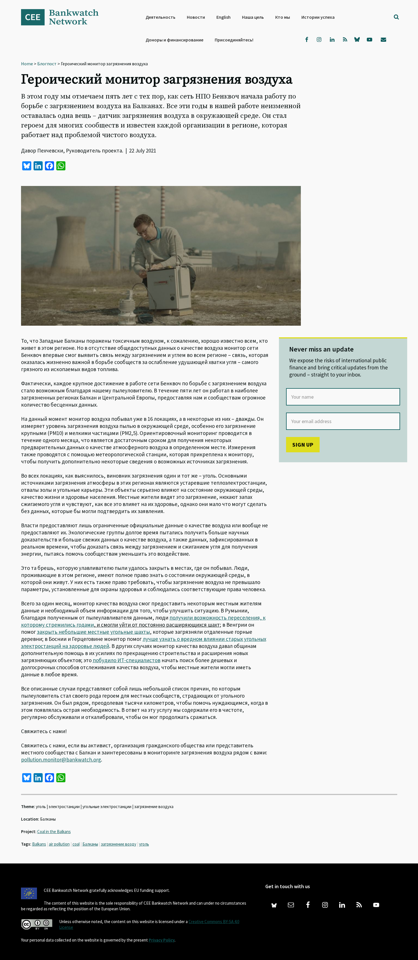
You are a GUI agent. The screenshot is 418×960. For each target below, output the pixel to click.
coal (76, 844)
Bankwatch (63, 17)
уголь (144, 844)
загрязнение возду (118, 844)
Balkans (39, 844)
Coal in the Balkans (54, 831)
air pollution (59, 844)
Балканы (90, 844)
